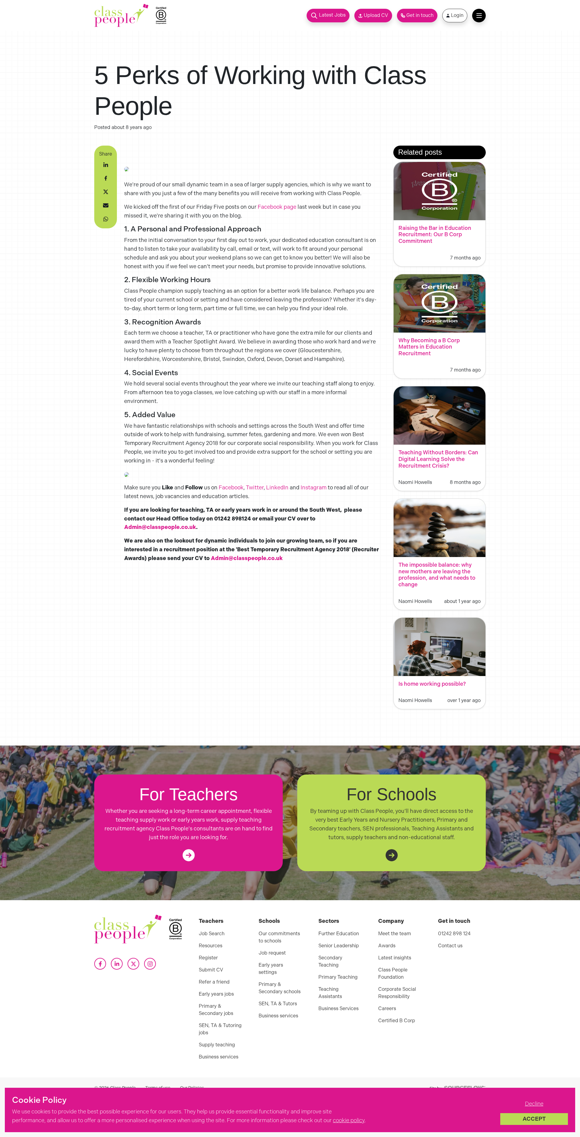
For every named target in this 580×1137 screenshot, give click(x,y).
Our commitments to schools (279, 937)
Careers (387, 1008)
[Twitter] (133, 964)
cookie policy (349, 1120)
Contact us (450, 946)
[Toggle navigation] (479, 15)
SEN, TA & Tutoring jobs (220, 1029)
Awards (386, 946)
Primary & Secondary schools (280, 987)
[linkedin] (105, 164)
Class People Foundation (393, 973)
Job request (272, 953)
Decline (534, 1103)
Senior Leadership (338, 946)
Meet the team (394, 933)
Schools (269, 921)
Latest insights (394, 958)
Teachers (211, 921)
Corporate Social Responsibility (397, 992)
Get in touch (454, 921)
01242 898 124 (454, 933)
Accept (534, 1119)
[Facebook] (100, 964)
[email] (105, 205)
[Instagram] (150, 964)
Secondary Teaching (330, 961)
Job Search (211, 933)
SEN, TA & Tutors (278, 1004)
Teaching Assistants (330, 992)
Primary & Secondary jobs (216, 1009)
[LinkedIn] (117, 964)
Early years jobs (216, 994)
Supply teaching (217, 1045)
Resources (210, 946)
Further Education (338, 933)
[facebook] (105, 178)
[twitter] (105, 191)
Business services (218, 1057)
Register (208, 958)
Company (391, 921)
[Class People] (121, 15)
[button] (328, 15)
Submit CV (211, 970)
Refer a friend (214, 982)
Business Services (338, 1008)
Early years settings (271, 968)
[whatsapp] (105, 219)
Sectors (328, 921)
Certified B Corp (396, 1020)
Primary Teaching (338, 977)
